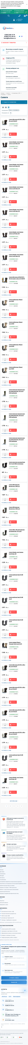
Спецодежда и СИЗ (16, 93)
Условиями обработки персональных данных (11, 881)
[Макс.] (21, 36)
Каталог (8, 93)
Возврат (2, 875)
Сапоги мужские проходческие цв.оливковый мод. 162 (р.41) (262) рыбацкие (17, 391)
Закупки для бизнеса (5, 891)
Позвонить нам (14, 982)
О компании (3, 879)
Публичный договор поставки (7, 885)
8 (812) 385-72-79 (10, 35)
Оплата (1, 869)
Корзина (2, 900)
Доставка (2, 871)
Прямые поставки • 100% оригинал (8, 887)
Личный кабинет (4, 902)
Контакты (2, 877)
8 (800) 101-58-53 (9, 36)
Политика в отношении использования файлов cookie (13, 883)
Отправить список (14, 977)
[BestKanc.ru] (8, 28)
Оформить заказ (4, 904)
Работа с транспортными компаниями (9, 889)
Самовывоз (2, 873)
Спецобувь (3, 94)
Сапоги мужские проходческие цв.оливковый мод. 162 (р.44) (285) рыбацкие (17, 415)
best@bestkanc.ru (10, 38)
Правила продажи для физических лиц (9, 893)
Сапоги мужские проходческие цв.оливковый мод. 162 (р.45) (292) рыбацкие (17, 439)
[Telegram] (19, 36)
